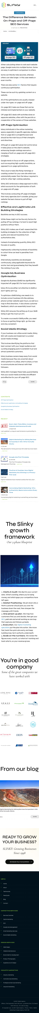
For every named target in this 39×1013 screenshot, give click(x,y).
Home (5, 31)
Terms (31, 1008)
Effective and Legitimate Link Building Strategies (14, 403)
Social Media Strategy (7, 409)
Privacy (27, 1008)
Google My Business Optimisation (10, 406)
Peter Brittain (23, 28)
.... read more (4, 451)
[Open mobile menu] (35, 5)
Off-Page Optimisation (7, 400)
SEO (19, 85)
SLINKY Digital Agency (18, 1008)
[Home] (11, 7)
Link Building (12, 31)
